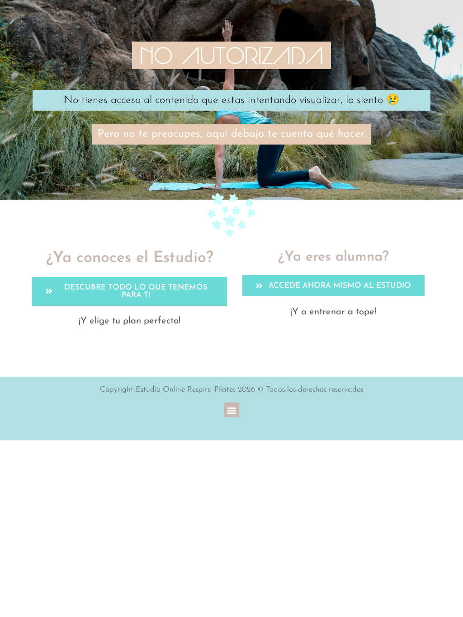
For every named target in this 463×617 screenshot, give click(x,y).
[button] (231, 409)
